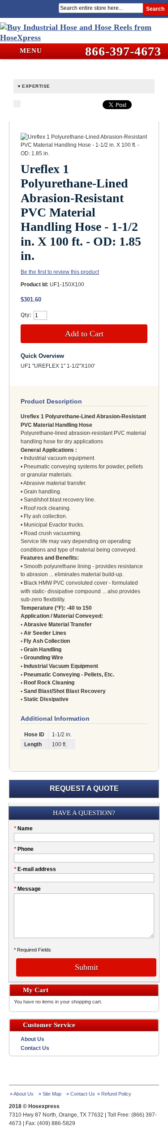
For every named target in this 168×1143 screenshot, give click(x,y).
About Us (32, 1039)
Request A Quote (84, 788)
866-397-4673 (123, 51)
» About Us (22, 1093)
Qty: (26, 315)
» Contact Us (80, 1093)
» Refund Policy (114, 1093)
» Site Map (50, 1093)
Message (27, 889)
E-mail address (35, 869)
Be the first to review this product (60, 272)
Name (23, 828)
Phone (24, 849)
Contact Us (35, 1048)
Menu (29, 50)
